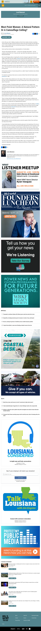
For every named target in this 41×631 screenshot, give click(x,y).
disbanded (13, 106)
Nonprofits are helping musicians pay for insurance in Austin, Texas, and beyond (18, 318)
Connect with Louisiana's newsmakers (20, 519)
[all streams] (39, 5)
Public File (25, 615)
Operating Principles (35, 615)
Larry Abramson (7, 33)
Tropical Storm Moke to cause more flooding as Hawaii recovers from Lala (17, 325)
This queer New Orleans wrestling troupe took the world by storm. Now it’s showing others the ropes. (21, 415)
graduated (4, 76)
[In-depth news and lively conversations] (20, 439)
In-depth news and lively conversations (20, 461)
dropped (18, 58)
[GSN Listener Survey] (20, 256)
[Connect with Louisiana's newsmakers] (20, 501)
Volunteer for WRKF (26, 620)
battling (37, 103)
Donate (36, 1)
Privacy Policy (17, 620)
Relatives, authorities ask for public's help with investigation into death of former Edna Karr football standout (21, 410)
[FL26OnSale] (20, 214)
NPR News (3, 310)
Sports (2, 398)
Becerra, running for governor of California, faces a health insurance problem (18, 321)
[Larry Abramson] (3, 153)
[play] (3, 5)
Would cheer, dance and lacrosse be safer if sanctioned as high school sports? (18, 402)
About (16, 615)
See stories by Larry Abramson (14, 158)
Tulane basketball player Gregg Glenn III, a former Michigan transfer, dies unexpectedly (20, 405)
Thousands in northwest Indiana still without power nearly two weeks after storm (18, 314)
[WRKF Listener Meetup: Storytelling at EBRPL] (20, 176)
